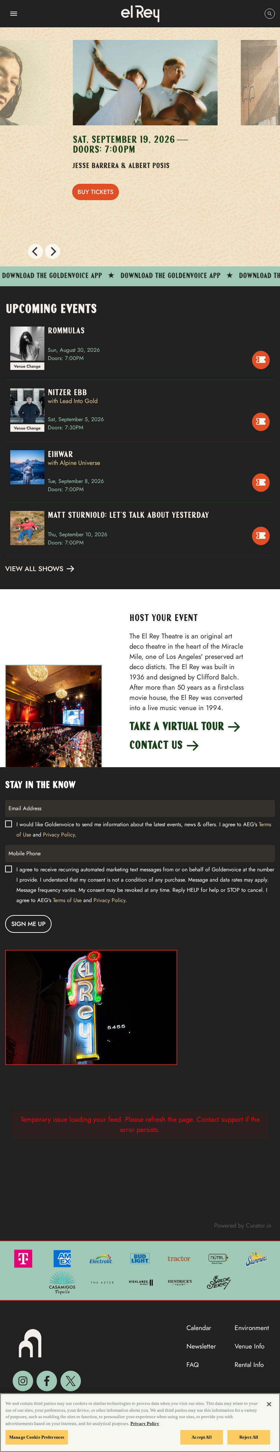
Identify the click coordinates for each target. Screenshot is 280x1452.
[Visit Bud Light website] (140, 1258)
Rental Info (249, 1364)
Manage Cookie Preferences (36, 1437)
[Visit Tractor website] (179, 1258)
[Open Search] (270, 14)
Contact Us (157, 746)
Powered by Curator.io (242, 1225)
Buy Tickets (91, 192)
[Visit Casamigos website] (63, 1282)
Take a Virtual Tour (177, 727)
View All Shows (35, 569)
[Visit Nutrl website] (218, 1258)
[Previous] (35, 251)
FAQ (192, 1364)
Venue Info (249, 1346)
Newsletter (201, 1346)
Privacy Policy (59, 835)
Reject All (248, 1437)
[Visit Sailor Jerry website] (219, 1282)
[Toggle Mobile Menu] (13, 13)
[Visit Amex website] (62, 1258)
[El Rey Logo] (140, 13)
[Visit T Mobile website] (23, 1258)
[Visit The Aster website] (102, 1282)
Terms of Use (67, 900)
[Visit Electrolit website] (101, 1258)
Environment (252, 1327)
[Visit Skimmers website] (257, 1258)
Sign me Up (28, 923)
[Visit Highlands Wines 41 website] (141, 1282)
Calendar (198, 1327)
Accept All (201, 1437)
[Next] (52, 251)
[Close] (269, 1404)
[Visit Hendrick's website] (180, 1282)
